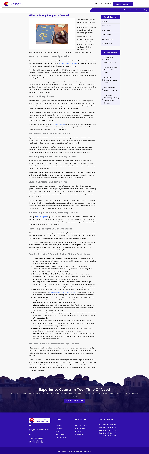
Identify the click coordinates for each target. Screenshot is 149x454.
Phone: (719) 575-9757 (36, 438)
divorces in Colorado (58, 124)
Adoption (78, 431)
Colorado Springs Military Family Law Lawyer (63, 292)
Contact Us (59, 428)
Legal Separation (107, 39)
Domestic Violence (108, 43)
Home (117, 10)
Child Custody (106, 30)
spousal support (41, 217)
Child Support (106, 35)
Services (124, 10)
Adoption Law (106, 26)
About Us (59, 425)
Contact (138, 10)
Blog (145, 10)
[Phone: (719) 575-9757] (30, 434)
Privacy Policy (60, 434)
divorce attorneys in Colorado (67, 63)
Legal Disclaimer (61, 437)
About (131, 10)
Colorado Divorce (81, 428)
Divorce (104, 21)
